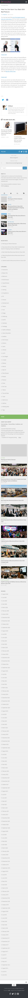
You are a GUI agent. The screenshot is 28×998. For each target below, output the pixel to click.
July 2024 (4, 674)
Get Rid (4, 319)
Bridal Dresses (5, 279)
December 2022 (6, 737)
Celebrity (10, 229)
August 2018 (5, 911)
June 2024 (4, 677)
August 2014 (5, 968)
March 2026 (5, 607)
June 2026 (4, 600)
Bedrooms (4, 276)
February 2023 (5, 731)
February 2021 (5, 811)
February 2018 (5, 931)
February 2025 (5, 651)
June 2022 (4, 757)
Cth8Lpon (4, 14)
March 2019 (5, 888)
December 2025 (6, 617)
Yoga (3, 410)
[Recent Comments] (17, 193)
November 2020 (6, 821)
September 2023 (6, 707)
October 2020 (5, 824)
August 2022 (5, 751)
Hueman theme (21, 990)
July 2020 (4, 834)
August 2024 (5, 671)
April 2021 (4, 804)
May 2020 (4, 841)
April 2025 (4, 644)
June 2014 (4, 975)
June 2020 (4, 838)
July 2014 (4, 971)
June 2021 (4, 798)
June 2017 (4, 958)
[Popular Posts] (11, 193)
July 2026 (4, 597)
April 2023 (4, 724)
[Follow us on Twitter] (21, 151)
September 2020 (6, 828)
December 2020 (6, 818)
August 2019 (5, 871)
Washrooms (5, 400)
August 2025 (5, 631)
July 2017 (4, 955)
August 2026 (5, 594)
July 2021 (4, 794)
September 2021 (6, 788)
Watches (4, 403)
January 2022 (5, 774)
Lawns (3, 346)
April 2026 (4, 604)
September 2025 (6, 627)
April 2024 (4, 684)
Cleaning (4, 289)
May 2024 (4, 681)
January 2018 (5, 934)
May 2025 (4, 641)
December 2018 (6, 898)
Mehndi (4, 366)
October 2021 (5, 784)
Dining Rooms (5, 293)
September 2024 (6, 667)
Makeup (4, 363)
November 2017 (6, 941)
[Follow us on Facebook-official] (19, 151)
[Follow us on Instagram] (24, 151)
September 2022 (6, 747)
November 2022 (6, 741)
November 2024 (6, 661)
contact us (6, 186)
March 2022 (5, 767)
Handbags (4, 326)
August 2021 (5, 791)
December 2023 (6, 697)
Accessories (5, 269)
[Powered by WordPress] (9, 990)
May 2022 (4, 761)
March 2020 (5, 848)
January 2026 (5, 614)
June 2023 (4, 717)
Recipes (4, 376)
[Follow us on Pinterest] (26, 151)
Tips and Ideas (4, 5)
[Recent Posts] (4, 193)
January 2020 (5, 854)
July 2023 (4, 714)
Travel (9, 213)
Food (3, 309)
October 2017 (5, 945)
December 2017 (6, 938)
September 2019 (6, 868)
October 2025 (5, 624)
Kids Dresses (5, 339)
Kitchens (10, 197)
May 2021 (4, 801)
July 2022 (4, 754)
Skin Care (4, 386)
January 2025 (5, 654)
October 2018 (5, 904)
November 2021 (6, 781)
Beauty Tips (5, 273)
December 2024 (6, 657)
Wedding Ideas (5, 406)
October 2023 (5, 704)
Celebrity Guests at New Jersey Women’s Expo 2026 (14, 260)
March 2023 (5, 727)
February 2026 (5, 611)
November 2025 (6, 621)
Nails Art (4, 370)
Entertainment (5, 303)
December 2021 (6, 778)
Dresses (4, 299)
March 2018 (5, 928)
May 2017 (4, 961)
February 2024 (5, 691)
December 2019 (6, 858)
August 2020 (5, 831)
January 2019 (5, 894)
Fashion (9, 204)
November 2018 (6, 901)
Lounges (4, 359)
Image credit (4, 54)
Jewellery (4, 336)
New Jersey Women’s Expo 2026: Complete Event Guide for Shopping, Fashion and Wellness (16, 208)
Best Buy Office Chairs (11, 71)
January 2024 (5, 694)
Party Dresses (5, 373)
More (20, 437)
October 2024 (5, 664)
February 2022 (5, 771)
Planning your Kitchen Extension (15, 199)
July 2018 (4, 914)
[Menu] (26, 2)
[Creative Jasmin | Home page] (7, 2)
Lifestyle (4, 349)
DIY (3, 296)
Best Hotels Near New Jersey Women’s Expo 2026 (13, 252)
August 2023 (5, 711)
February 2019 (5, 891)
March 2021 (5, 808)
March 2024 (5, 687)
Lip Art (3, 353)
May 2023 (4, 721)
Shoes (3, 383)
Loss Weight (5, 356)
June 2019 (4, 878)
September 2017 (6, 948)
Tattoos (4, 390)
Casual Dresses (5, 283)
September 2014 (6, 965)
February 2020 (5, 851)
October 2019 (5, 864)
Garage (4, 313)
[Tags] (23, 193)
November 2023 (6, 701)
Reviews (4, 380)
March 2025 (5, 647)
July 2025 (4, 634)
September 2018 (6, 908)
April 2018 (4, 924)
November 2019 (6, 861)
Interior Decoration (6, 333)
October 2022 (5, 744)
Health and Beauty (6, 329)
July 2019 (4, 874)
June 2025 (4, 637)
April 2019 (4, 884)
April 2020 (4, 844)
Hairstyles (4, 323)
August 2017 (5, 951)
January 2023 (5, 734)
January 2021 (5, 814)
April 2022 (4, 764)
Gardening (4, 316)
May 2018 (4, 921)
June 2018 (4, 918)
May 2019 (4, 881)
